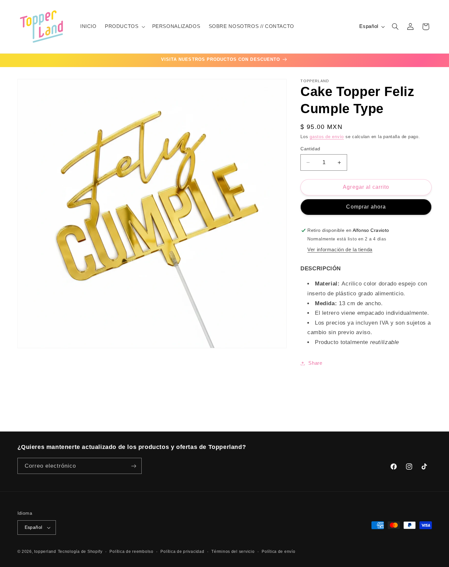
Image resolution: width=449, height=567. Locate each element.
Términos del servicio (232, 552)
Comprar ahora (366, 207)
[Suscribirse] (133, 466)
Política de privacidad (182, 552)
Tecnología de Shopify (80, 552)
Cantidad (310, 148)
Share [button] (315, 363)
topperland (45, 552)
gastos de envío (327, 137)
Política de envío (278, 552)
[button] (124, 26)
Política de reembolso (131, 552)
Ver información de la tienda (339, 249)
